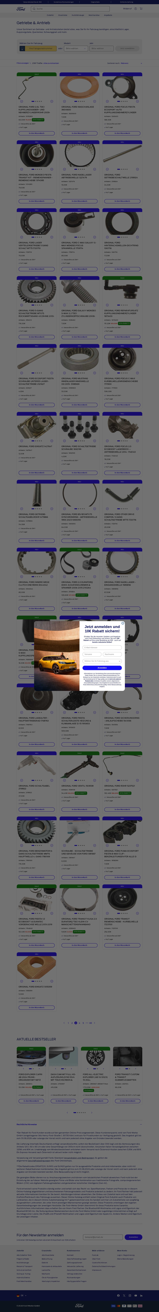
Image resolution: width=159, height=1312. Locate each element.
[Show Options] (119, 661)
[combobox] (101, 661)
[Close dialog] (123, 623)
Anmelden (102, 668)
